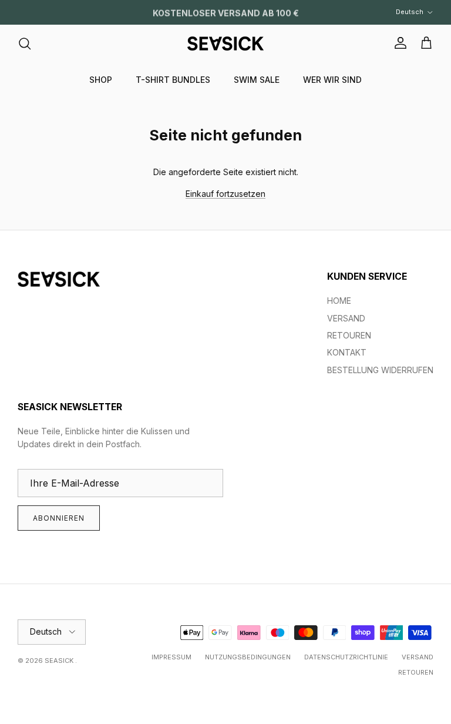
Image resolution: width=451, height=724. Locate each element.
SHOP (100, 80)
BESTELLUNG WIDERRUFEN (380, 370)
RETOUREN (349, 335)
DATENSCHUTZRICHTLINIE (346, 657)
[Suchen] (25, 43)
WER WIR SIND (332, 80)
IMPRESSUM (171, 657)
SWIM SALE (257, 80)
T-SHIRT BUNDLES (173, 80)
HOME (339, 301)
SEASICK (60, 660)
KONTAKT (346, 352)
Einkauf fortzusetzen (225, 194)
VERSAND (346, 318)
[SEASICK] (225, 43)
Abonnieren (59, 518)
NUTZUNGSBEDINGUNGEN (248, 657)
